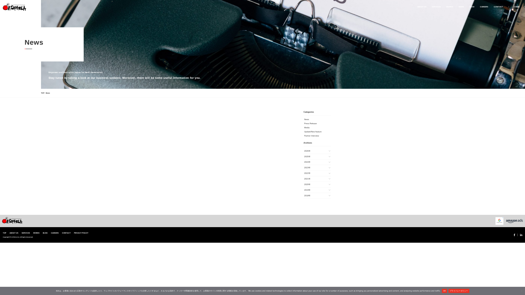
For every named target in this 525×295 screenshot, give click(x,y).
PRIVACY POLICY (81, 233)
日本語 (517, 6)
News (306, 119)
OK (444, 291)
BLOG (471, 6)
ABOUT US (421, 6)
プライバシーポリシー (459, 291)
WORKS (449, 6)
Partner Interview (311, 136)
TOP (42, 93)
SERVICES (436, 6)
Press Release (310, 123)
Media (307, 127)
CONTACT (498, 6)
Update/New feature (313, 132)
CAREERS (484, 6)
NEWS (461, 6)
